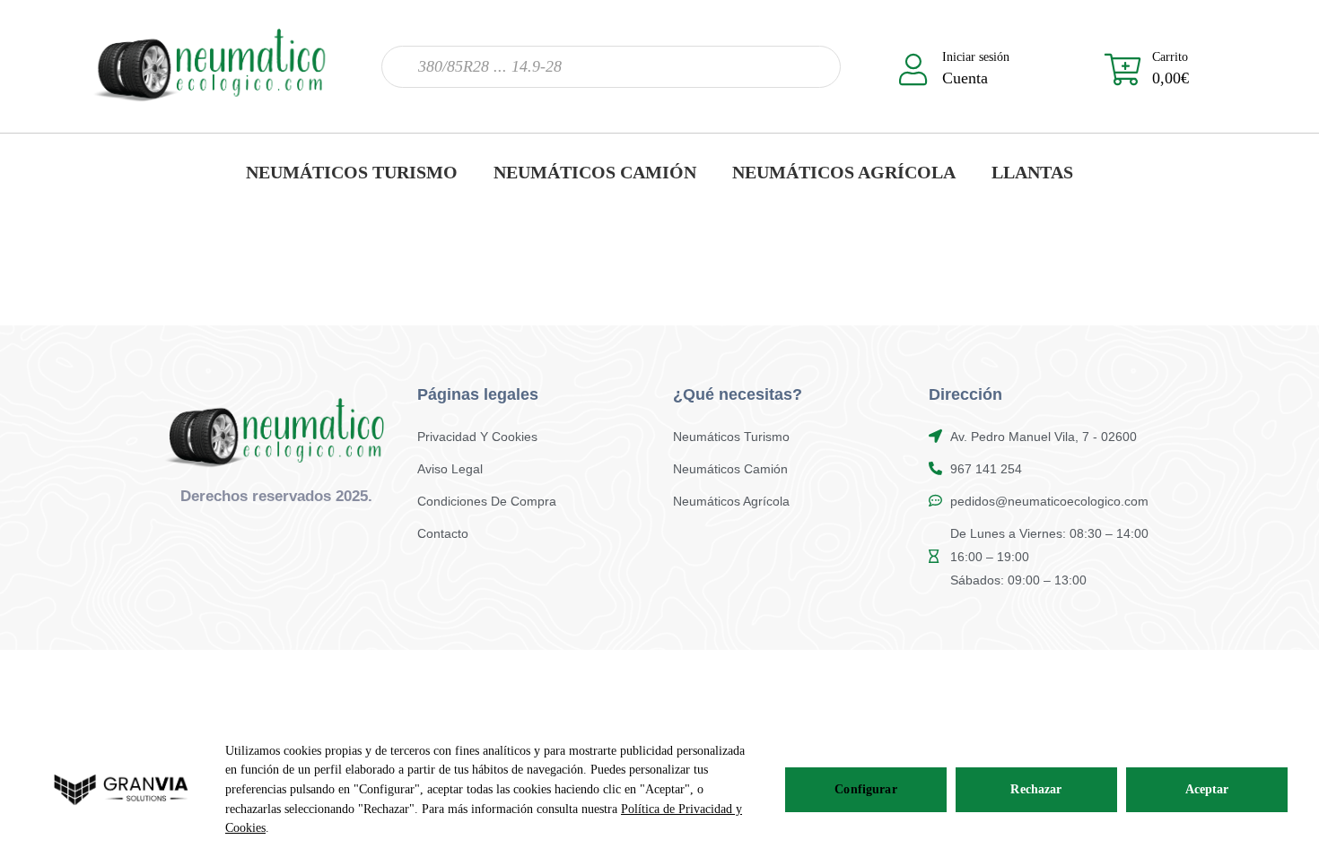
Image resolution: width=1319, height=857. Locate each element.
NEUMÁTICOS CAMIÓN (595, 172)
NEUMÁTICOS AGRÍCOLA (844, 172)
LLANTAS (1032, 172)
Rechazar (1035, 789)
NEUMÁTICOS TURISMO (352, 172)
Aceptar (1207, 789)
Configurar (865, 789)
